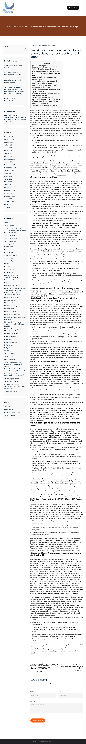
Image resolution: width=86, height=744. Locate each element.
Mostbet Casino (10, 300)
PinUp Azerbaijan (10, 337)
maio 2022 (8, 182)
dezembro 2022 (10, 165)
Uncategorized (9, 359)
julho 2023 (8, 145)
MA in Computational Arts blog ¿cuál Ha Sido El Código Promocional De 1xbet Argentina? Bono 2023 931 (15, 291)
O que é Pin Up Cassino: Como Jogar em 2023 (46, 74)
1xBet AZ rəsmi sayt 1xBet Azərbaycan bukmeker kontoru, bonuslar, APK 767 (15, 230)
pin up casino (61, 175)
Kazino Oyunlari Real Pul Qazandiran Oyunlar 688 (12, 276)
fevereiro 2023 (9, 159)
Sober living (8, 356)
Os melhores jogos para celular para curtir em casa (44, 78)
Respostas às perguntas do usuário (44, 105)
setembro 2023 (9, 139)
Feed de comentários (12, 412)
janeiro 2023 (9, 162)
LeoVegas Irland (9, 283)
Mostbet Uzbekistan (11, 334)
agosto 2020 (9, 202)
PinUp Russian (9, 345)
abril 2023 (8, 153)
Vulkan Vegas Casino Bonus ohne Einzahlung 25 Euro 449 (14, 370)
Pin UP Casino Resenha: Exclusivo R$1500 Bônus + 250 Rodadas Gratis (46, 82)
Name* (32, 691)
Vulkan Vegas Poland (11, 379)
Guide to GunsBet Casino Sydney (13, 66)
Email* (60, 691)
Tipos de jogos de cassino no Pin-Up (45, 67)
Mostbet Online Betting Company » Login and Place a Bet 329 (14, 324)
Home (9, 27)
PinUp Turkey (8, 348)
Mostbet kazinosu (10, 311)
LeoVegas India (9, 280)
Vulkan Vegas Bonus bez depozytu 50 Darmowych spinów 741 (13, 364)
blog (5, 250)
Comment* (33, 701)
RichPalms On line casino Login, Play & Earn (13, 100)
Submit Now (37, 720)
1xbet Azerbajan (9, 235)
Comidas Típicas (10, 261)
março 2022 (8, 188)
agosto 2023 (9, 142)
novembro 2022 (10, 168)
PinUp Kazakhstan (10, 342)
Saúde (6, 351)
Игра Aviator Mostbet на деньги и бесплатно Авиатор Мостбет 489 (14, 386)
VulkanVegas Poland (11, 381)
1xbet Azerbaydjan (10, 238)
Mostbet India (9, 309)
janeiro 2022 (8, 193)
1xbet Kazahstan (10, 241)
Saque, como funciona (39, 95)
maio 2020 (8, 205)
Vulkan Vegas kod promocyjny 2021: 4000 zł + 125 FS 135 (14, 375)
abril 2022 (8, 185)
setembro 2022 (9, 170)
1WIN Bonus (8, 223)
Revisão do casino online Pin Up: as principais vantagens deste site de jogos (46, 70)
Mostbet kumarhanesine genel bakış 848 (15, 318)
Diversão (7, 264)
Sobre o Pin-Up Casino (40, 103)
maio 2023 (8, 151)
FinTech (7, 267)
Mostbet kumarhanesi (12, 314)
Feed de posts (9, 409)
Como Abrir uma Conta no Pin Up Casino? (46, 99)
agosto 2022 (9, 173)
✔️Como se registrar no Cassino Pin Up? (46, 93)
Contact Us (73, 8)
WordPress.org (9, 415)
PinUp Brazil (18, 27)
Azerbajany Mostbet (11, 244)
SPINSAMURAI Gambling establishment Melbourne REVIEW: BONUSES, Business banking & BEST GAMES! (14, 90)
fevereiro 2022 (9, 190)
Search (7, 46)
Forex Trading (9, 269)
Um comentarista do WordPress (11, 116)
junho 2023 (8, 148)
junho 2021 (8, 199)
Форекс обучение (10, 391)
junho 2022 (8, 179)
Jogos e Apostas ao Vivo (40, 65)
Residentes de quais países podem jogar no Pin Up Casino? (46, 90)
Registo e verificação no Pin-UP (43, 97)
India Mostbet (9, 272)
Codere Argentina (10, 255)
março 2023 (8, 156)
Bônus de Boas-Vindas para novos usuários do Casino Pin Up (44, 86)
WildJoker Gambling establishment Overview (12, 74)
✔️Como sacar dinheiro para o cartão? (45, 101)
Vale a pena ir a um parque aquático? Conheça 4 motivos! (15, 119)
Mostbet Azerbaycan (11, 297)
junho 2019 (8, 207)
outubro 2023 (9, 136)
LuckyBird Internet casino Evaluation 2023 (13, 81)
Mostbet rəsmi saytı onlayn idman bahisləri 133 (14, 330)
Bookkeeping (8, 252)
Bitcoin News (8, 247)
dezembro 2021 (9, 196)
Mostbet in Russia (10, 303)
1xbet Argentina (9, 226)
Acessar (7, 407)
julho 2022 (8, 176)
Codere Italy (8, 258)
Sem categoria (9, 354)
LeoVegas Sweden (10, 286)
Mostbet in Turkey (10, 306)
